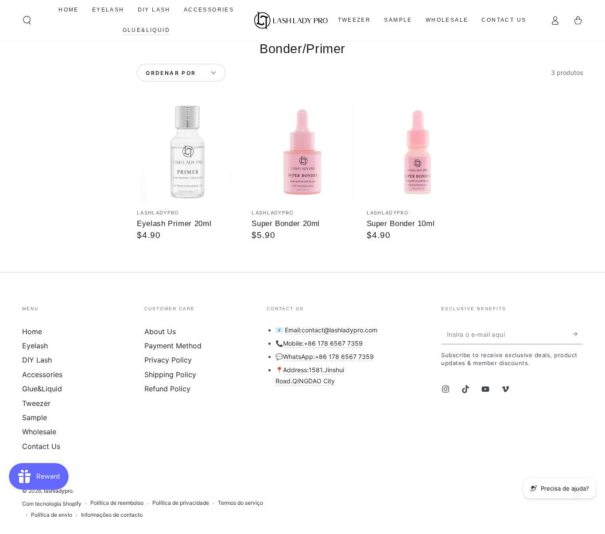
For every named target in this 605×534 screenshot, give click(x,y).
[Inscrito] (578, 334)
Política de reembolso (116, 502)
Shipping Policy (170, 374)
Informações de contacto (112, 514)
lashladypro (58, 490)
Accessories (42, 374)
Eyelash (35, 345)
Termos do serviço (240, 502)
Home (32, 331)
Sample (34, 417)
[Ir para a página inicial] (291, 20)
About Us (160, 331)
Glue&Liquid (42, 388)
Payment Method (173, 345)
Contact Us (41, 446)
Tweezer (36, 403)
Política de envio (51, 514)
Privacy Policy (168, 359)
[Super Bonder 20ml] (302, 152)
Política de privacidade (180, 502)
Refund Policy (167, 388)
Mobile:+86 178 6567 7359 (323, 343)
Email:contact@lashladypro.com (331, 330)
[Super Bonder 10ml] (417, 152)
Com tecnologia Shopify (51, 503)
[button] (27, 20)
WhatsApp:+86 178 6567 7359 (328, 356)
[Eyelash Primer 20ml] (187, 152)
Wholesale (39, 431)
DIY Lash (37, 359)
